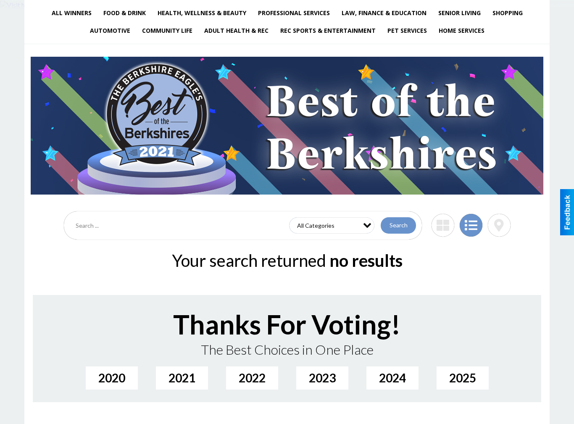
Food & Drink (124, 13)
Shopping (507, 13)
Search (399, 225)
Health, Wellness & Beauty (202, 13)
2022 (252, 378)
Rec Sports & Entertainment (328, 30)
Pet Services (407, 30)
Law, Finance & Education (384, 13)
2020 (111, 378)
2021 (182, 378)
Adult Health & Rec (236, 30)
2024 (392, 378)
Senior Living (459, 13)
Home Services (461, 30)
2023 (322, 378)
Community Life (167, 30)
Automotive (110, 30)
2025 (462, 378)
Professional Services (294, 13)
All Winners (72, 13)
